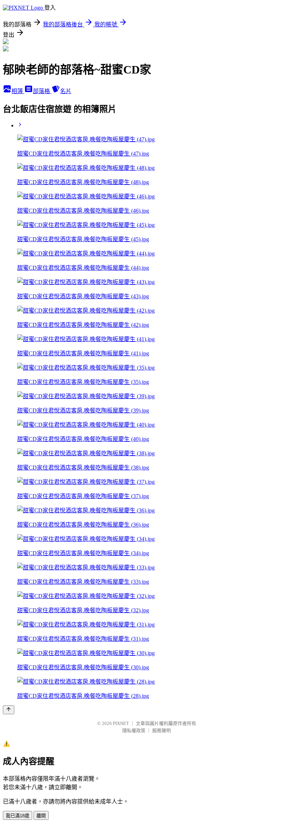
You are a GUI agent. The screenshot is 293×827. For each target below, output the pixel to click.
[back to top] (8, 709)
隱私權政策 (133, 730)
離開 (41, 815)
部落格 (42, 91)
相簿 (17, 91)
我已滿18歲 (17, 815)
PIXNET (121, 723)
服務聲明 (161, 730)
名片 (65, 91)
